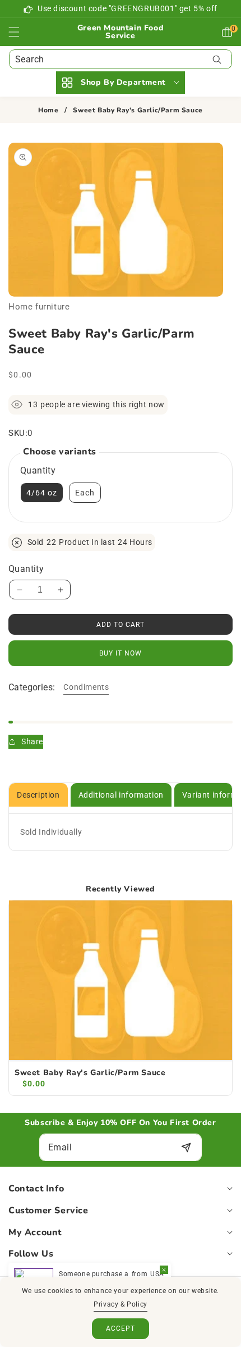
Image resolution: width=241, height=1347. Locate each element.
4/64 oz (41, 492)
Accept (120, 1328)
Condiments (86, 686)
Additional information (121, 794)
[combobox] (120, 59)
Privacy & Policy (120, 1304)
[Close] (164, 1270)
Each (85, 492)
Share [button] (32, 741)
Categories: (31, 687)
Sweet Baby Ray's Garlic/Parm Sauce (90, 1073)
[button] (20, 32)
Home (48, 110)
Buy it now (120, 653)
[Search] (216, 59)
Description (38, 794)
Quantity (26, 568)
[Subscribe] (185, 1147)
